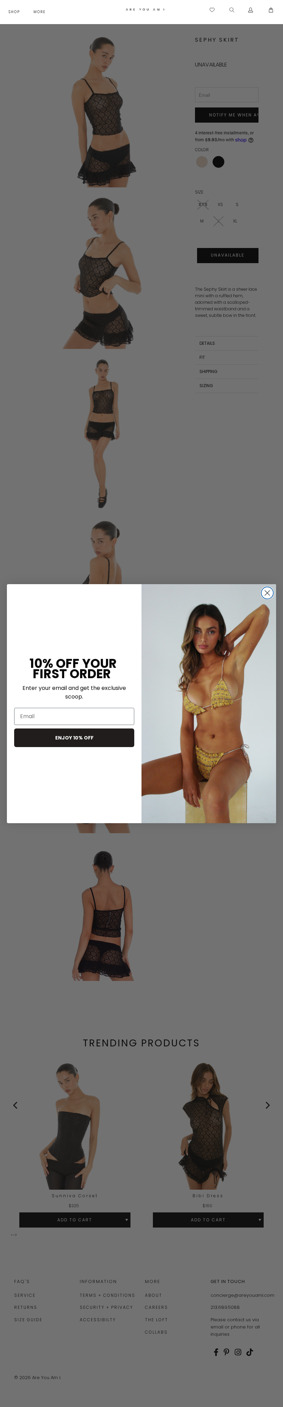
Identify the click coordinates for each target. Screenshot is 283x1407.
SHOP (15, 11)
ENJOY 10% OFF (74, 737)
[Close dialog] (267, 593)
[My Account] (250, 10)
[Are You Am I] (145, 9)
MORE (40, 11)
